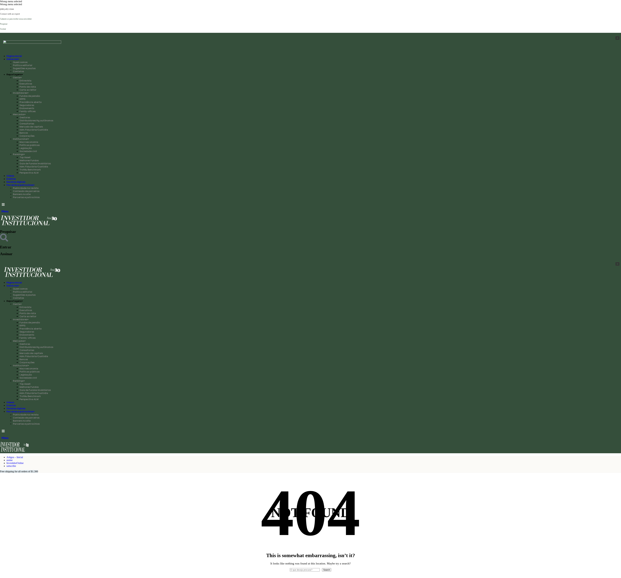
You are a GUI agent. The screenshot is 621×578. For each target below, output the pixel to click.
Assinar (6, 254)
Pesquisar (8, 231)
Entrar (5, 247)
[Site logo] (29, 225)
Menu (5, 211)
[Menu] (3, 204)
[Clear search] (321, 569)
